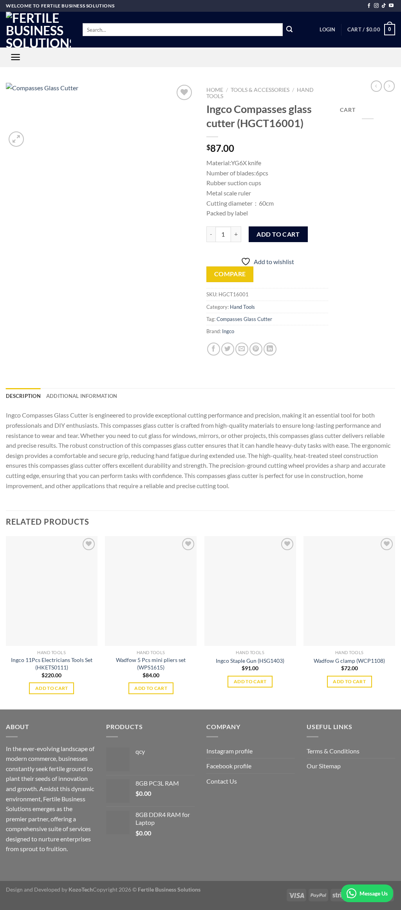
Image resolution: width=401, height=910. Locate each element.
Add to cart (278, 234)
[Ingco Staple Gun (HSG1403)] (250, 591)
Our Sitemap (324, 766)
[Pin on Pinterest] (255, 349)
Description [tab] (23, 396)
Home (214, 90)
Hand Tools (242, 307)
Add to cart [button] (51, 688)
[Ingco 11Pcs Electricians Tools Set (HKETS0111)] (52, 591)
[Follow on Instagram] (376, 6)
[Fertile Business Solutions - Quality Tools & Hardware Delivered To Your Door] (38, 29)
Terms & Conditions (333, 751)
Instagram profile (229, 751)
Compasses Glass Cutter (244, 319)
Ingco (228, 331)
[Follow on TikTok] (383, 6)
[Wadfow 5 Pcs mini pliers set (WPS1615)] (151, 591)
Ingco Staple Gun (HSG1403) (250, 660)
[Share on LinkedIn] (270, 349)
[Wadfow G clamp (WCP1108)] (349, 591)
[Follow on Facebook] (369, 6)
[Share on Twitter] (227, 349)
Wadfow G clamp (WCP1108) (349, 660)
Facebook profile (228, 766)
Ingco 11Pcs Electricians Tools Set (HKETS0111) (51, 664)
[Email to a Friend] (241, 349)
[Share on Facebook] (213, 349)
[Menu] (15, 57)
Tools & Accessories (260, 90)
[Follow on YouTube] (391, 6)
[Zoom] (16, 139)
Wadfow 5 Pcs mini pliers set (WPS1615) (151, 664)
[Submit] (289, 29)
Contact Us (221, 781)
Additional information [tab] (81, 396)
